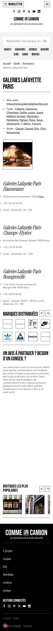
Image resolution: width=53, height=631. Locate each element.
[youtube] (34, 11)
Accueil (7, 63)
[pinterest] (24, 11)
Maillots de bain (16, 116)
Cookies (28, 625)
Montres (35, 54)
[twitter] (29, 11)
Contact (7, 559)
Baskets (7, 49)
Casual (19, 128)
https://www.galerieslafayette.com (27, 104)
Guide (17, 63)
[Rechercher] (45, 41)
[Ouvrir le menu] (47, 4)
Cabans (19, 109)
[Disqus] (26, 440)
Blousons (45, 49)
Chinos (25, 54)
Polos (32, 120)
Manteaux (33, 116)
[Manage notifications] (5, 625)
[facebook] (14, 11)
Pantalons (12, 120)
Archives (7, 583)
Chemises (33, 49)
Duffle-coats (27, 112)
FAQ (5, 567)
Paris (41, 196)
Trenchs (36, 124)
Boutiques (28, 63)
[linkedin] (39, 11)
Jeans (16, 54)
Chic (43, 128)
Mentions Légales (12, 625)
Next (47, 313)
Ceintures (31, 109)
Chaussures (20, 49)
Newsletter (15, 4)
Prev (41, 313)
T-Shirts (25, 124)
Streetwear (13, 132)
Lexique (7, 590)
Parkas (24, 120)
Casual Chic (32, 128)
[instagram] (19, 11)
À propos (7, 551)
